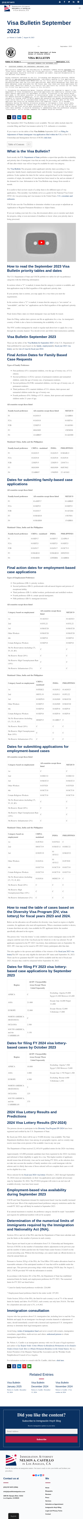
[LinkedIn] (74, 2)
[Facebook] (64, 2)
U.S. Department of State (30, 157)
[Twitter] (69, 2)
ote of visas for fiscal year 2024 (31, 349)
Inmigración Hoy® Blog (53, 1507)
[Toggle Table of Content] (27, 144)
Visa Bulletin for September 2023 (41, 342)
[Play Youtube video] (41, 242)
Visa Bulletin (16, 169)
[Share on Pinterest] (24, 117)
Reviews (48, 1494)
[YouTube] (60, 2)
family (39, 345)
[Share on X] (9, 117)
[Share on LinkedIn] (19, 117)
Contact (48, 1514)
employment (47, 345)
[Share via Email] (29, 117)
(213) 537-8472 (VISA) (10, 1487)
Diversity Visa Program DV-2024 (51, 1128)
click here (47, 137)
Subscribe (41, 1439)
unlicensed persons (54, 1334)
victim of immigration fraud (28, 1331)
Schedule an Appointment (54, 1504)
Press (47, 1497)
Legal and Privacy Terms (53, 1511)
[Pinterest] (78, 2)
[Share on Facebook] (14, 117)
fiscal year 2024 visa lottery (34, 1174)
